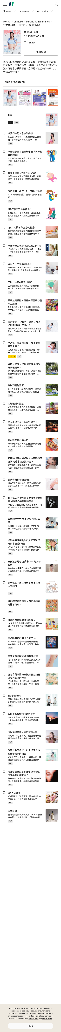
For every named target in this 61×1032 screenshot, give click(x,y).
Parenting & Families (38, 21)
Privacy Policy (34, 1018)
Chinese (18, 21)
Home (6, 21)
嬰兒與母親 (9, 25)
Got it (30, 1026)
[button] (29, 42)
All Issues (41, 51)
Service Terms (47, 1018)
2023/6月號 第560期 (29, 25)
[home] (11, 4)
